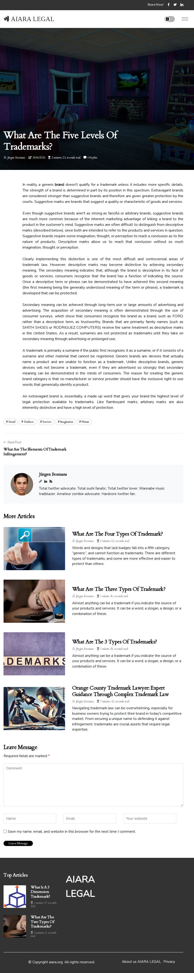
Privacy (169, 961)
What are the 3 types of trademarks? (114, 641)
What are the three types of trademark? (118, 589)
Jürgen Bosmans (16, 157)
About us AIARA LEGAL (141, 961)
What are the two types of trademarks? (42, 922)
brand (12, 422)
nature (85, 422)
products (29, 422)
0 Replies (92, 157)
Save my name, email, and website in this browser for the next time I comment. (72, 831)
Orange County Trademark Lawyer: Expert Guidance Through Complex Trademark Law (120, 691)
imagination (66, 422)
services (47, 422)
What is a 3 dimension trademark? (40, 892)
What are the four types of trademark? (117, 533)
